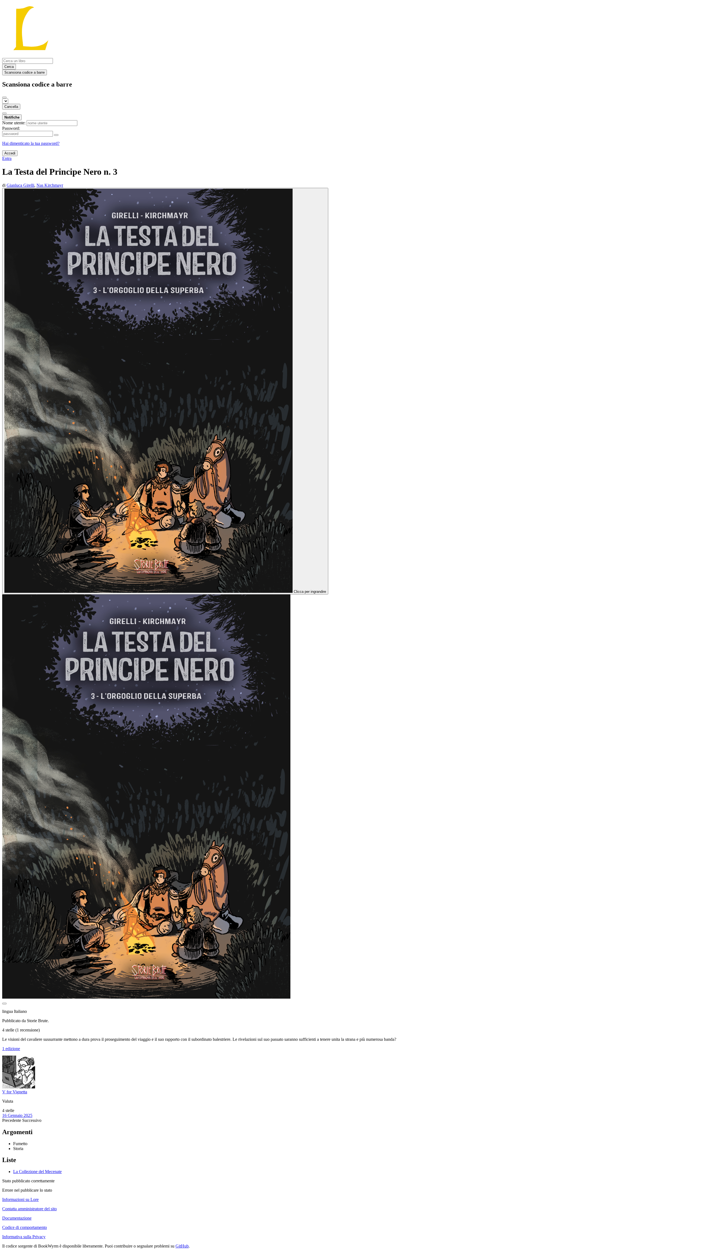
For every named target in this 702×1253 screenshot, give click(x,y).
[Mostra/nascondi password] (56, 135)
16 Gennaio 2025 (17, 1115)
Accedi (9, 153)
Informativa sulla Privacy (24, 1236)
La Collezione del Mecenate (37, 1171)
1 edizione (11, 1048)
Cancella (11, 107)
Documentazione (17, 1218)
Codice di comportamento (24, 1227)
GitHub (182, 1246)
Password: (11, 128)
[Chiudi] (4, 97)
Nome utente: (14, 122)
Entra (7, 158)
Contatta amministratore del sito (29, 1208)
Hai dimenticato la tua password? (31, 143)
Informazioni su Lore (20, 1199)
